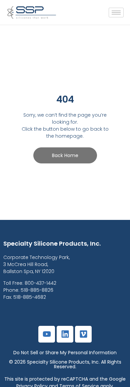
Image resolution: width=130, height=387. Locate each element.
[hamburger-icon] (116, 12)
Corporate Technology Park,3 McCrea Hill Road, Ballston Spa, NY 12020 (36, 264)
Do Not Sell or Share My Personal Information (65, 352)
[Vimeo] (83, 334)
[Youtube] (46, 334)
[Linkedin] (65, 334)
